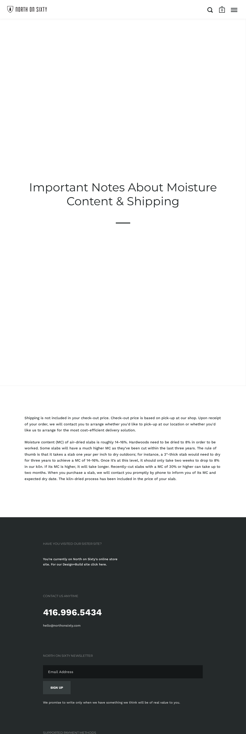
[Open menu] (234, 9)
